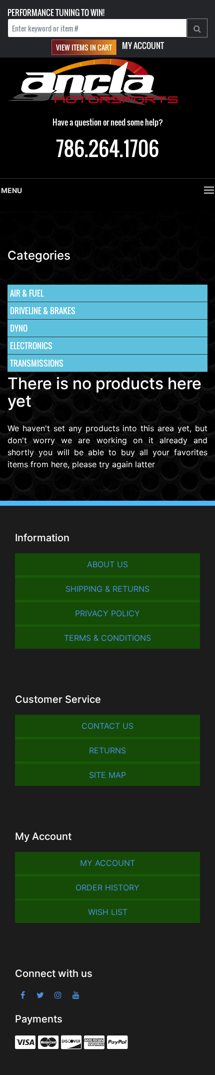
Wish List (108, 912)
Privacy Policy (107, 613)
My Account (143, 46)
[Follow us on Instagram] (58, 995)
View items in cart (84, 47)
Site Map (107, 775)
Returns (107, 750)
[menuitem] (108, 293)
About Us (107, 564)
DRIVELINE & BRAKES (43, 311)
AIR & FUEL (27, 293)
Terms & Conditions (107, 638)
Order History (108, 887)
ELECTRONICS (31, 346)
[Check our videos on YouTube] (76, 995)
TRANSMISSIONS (37, 363)
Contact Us (108, 726)
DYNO (19, 328)
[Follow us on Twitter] (41, 995)
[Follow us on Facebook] (23, 995)
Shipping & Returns (108, 589)
